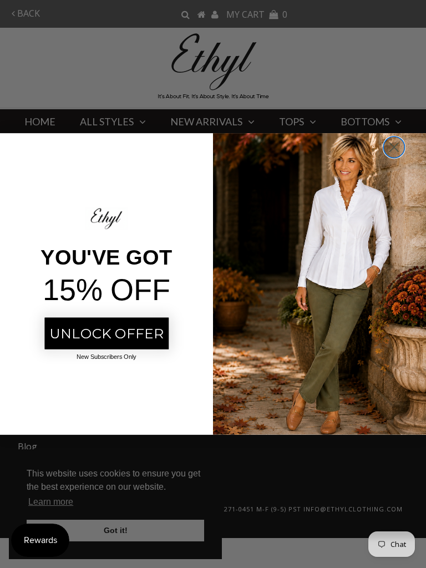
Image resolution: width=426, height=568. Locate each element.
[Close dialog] (393, 147)
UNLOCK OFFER (106, 333)
